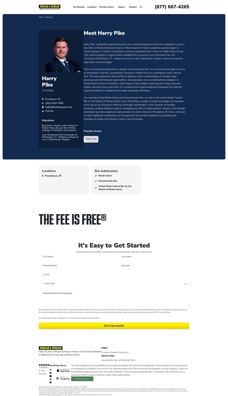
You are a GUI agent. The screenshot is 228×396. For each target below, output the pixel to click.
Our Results (79, 7)
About (121, 7)
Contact (133, 7)
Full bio (49, 111)
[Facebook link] (50, 372)
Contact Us (123, 352)
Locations (92, 7)
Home (41, 17)
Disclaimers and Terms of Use (101, 395)
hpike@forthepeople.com (58, 107)
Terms (71, 318)
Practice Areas (106, 7)
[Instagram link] (50, 379)
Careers (114, 352)
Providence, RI (52, 99)
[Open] (140, 7)
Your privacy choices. (82, 379)
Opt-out (117, 360)
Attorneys (49, 17)
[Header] (49, 6)
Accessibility (107, 360)
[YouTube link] (50, 376)
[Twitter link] (50, 369)
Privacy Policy (84, 395)
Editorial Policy (129, 360)
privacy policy (94, 318)
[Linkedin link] (50, 382)
